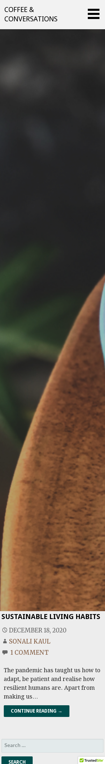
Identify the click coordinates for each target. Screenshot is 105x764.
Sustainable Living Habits (50, 617)
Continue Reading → (36, 711)
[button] (95, 14)
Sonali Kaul (29, 641)
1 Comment (29, 652)
